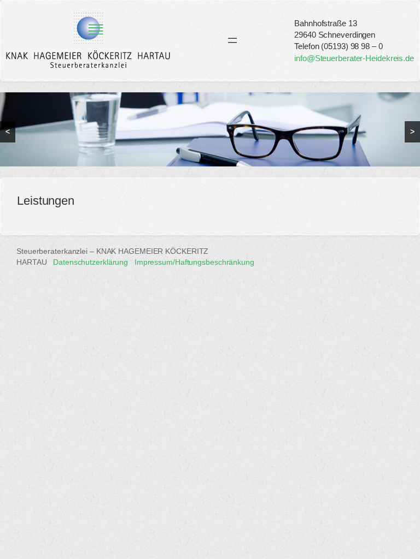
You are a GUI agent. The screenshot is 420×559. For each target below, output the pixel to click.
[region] (210, 129)
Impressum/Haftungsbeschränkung (194, 262)
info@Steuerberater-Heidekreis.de (354, 58)
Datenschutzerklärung (90, 262)
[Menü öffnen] (232, 40)
